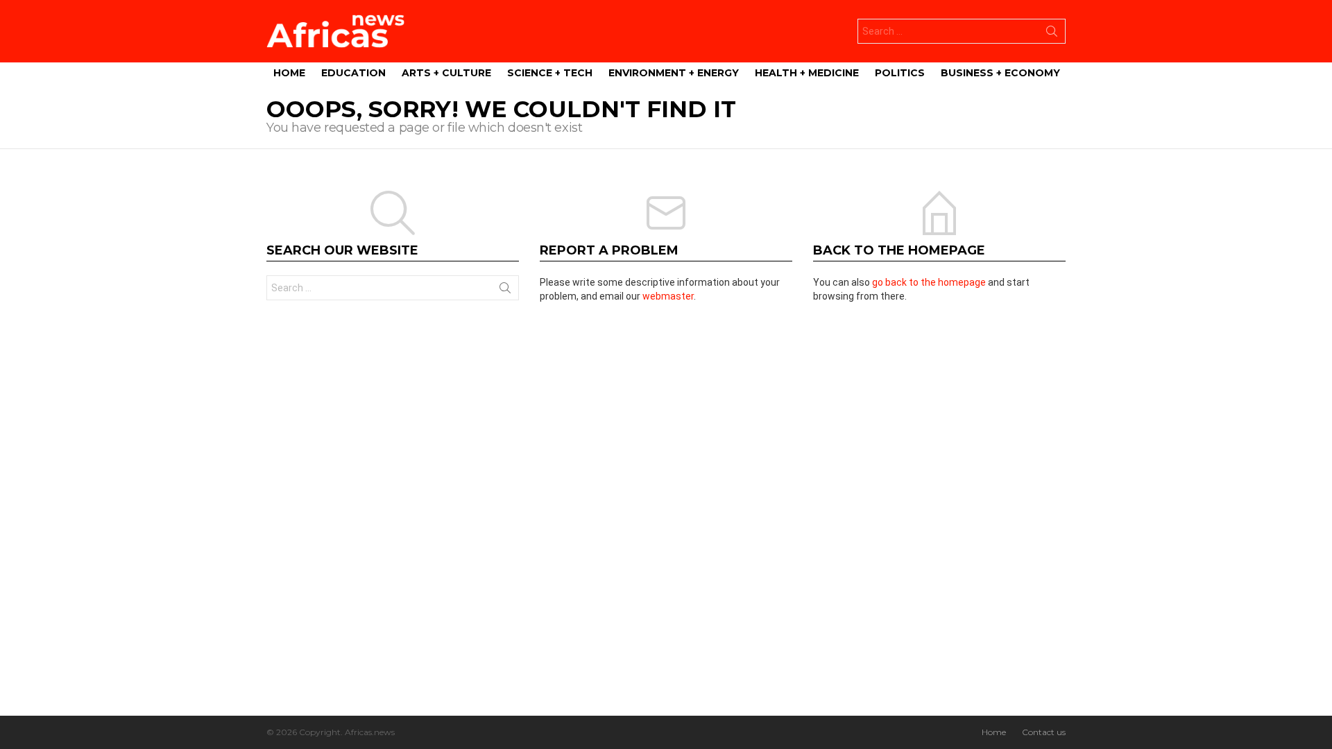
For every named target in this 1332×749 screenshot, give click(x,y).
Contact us (1044, 732)
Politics (900, 73)
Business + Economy (1000, 73)
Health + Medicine (807, 73)
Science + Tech (549, 73)
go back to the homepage (929, 282)
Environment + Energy (673, 73)
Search (1052, 34)
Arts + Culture (446, 73)
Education (353, 73)
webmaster (668, 296)
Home (289, 73)
